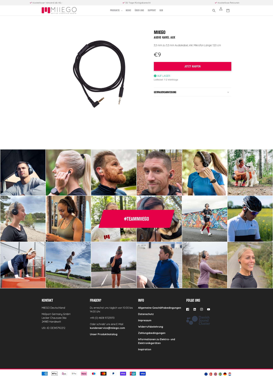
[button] (116, 10)
